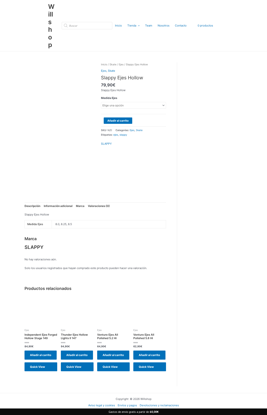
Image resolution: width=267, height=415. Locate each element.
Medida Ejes (109, 98)
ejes (115, 134)
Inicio (118, 25)
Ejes (121, 64)
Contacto (181, 25)
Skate (113, 64)
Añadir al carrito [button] (40, 355)
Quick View (37, 367)
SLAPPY (106, 143)
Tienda (131, 25)
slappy (123, 134)
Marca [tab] (80, 206)
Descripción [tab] (32, 206)
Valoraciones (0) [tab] (99, 206)
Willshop (51, 25)
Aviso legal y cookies (101, 405)
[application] (138, 25)
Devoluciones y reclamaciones (159, 405)
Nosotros (163, 25)
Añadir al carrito (118, 120)
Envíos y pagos (127, 405)
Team (148, 25)
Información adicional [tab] (58, 206)
